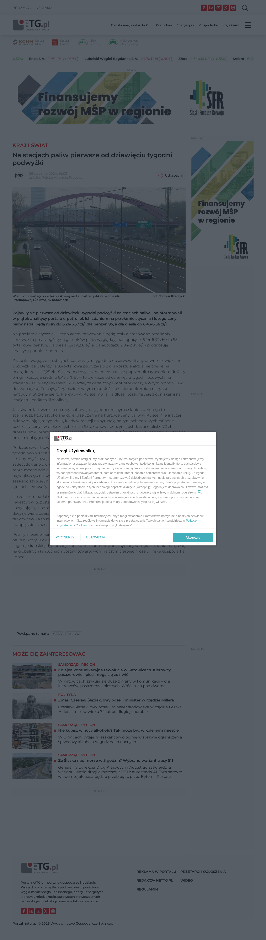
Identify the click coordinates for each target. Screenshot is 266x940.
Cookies (81, 525)
